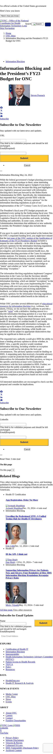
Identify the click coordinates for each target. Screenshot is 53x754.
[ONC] (6, 725)
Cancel (27, 165)
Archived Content (14, 750)
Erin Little (10, 546)
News (8, 699)
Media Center (12, 694)
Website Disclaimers (15, 740)
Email (7, 148)
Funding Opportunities (16, 720)
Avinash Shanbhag (14, 508)
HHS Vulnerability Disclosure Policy (22, 748)
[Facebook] (26, 107)
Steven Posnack (38, 95)
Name (2, 621)
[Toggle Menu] (48, 24)
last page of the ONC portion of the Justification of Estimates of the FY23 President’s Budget (26, 239)
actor (10, 311)
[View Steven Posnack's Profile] (19, 105)
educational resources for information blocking (26, 304)
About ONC (11, 713)
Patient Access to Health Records (20, 662)
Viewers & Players (14, 743)
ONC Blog (11, 36)
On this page (5, 470)
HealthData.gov (13, 680)
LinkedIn (4, 419)
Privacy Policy (12, 738)
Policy (8, 667)
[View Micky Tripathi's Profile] (16, 602)
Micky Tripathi (12, 605)
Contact (9, 718)
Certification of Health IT (17, 649)
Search (28, 24)
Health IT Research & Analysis (19, 683)
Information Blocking (15, 61)
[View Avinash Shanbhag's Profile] (15, 505)
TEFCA (9, 664)
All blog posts (6, 610)
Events (9, 702)
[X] (26, 110)
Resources (10, 669)
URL (2, 135)
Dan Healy (10, 562)
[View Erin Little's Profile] (16, 543)
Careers (9, 715)
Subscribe (4, 119)
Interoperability (12, 654)
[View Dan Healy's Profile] (12, 559)
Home (8, 33)
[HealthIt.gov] (14, 26)
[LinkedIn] (26, 113)
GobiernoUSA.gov (14, 745)
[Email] (26, 116)
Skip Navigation (7, 28)
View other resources (22, 610)
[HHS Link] (16, 725)
